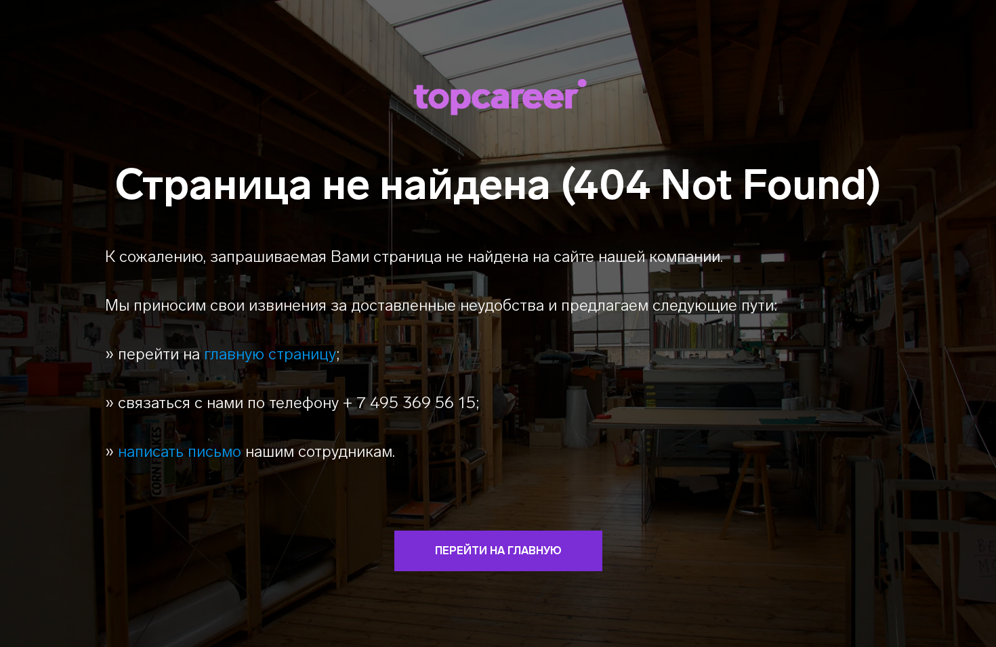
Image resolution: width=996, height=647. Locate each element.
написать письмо (179, 451)
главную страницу (270, 353)
